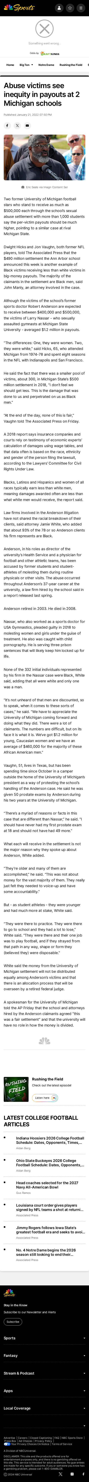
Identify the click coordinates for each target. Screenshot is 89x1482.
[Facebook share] (7, 125)
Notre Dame (46, 64)
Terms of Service (62, 1444)
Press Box (10, 1440)
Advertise (9, 1437)
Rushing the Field (71, 64)
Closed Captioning (41, 1437)
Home (10, 64)
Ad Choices (25, 1440)
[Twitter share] (17, 125)
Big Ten (24, 64)
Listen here (42, 1097)
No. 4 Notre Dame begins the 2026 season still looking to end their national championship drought (46, 1252)
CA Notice (43, 1444)
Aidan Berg (23, 1148)
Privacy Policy (43, 1440)
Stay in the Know (16, 1305)
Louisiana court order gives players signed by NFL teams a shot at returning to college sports (50, 1207)
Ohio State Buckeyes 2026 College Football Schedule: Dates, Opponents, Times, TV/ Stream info (48, 1162)
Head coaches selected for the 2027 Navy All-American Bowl (47, 1185)
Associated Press (27, 1215)
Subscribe (13, 1321)
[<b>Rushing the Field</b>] (16, 1089)
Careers (22, 1437)
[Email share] (27, 125)
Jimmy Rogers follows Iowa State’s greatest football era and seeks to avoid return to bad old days (50, 1230)
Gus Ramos (23, 1192)
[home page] (19, 8)
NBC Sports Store (72, 1437)
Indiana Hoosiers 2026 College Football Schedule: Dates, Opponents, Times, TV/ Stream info (50, 1140)
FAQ (56, 1437)
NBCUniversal (27, 1450)
